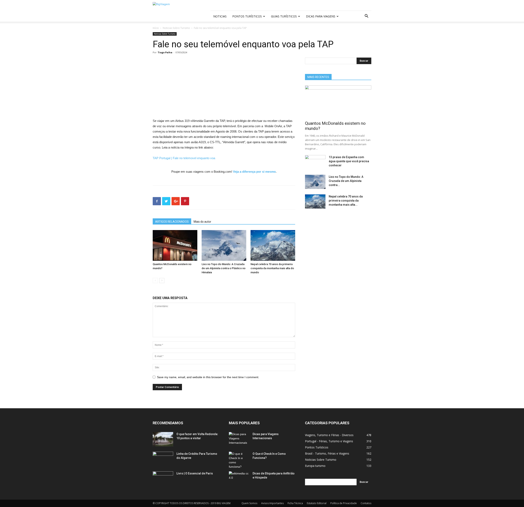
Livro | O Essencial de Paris (194, 473)
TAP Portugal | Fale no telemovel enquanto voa (184, 158)
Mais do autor (202, 221)
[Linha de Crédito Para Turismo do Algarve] (163, 459)
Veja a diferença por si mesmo (254, 171)
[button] (366, 16)
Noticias (220, 16)
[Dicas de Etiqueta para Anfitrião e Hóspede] (239, 478)
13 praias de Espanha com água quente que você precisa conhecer (349, 161)
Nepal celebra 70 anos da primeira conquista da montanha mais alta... (346, 200)
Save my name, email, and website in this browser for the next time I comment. (208, 377)
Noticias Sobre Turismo (176, 28)
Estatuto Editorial (316, 503)
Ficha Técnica (295, 503)
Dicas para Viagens (320, 16)
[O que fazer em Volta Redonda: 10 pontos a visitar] (163, 439)
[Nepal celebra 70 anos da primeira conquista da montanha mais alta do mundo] (273, 245)
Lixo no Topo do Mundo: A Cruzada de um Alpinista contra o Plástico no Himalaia (223, 268)
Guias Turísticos (284, 16)
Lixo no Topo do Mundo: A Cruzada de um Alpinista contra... (346, 181)
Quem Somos (249, 503)
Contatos (366, 503)
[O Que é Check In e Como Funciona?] (239, 460)
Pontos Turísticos (247, 16)
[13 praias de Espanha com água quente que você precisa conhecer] (315, 162)
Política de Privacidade (343, 503)
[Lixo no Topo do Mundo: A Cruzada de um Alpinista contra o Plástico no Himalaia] (224, 245)
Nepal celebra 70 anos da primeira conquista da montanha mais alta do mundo (272, 268)
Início (156, 28)
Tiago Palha (165, 52)
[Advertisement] (224, 88)
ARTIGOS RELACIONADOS (172, 221)
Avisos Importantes (272, 503)
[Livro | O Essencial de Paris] (163, 478)
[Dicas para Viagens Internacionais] (239, 439)
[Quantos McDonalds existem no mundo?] (175, 245)
